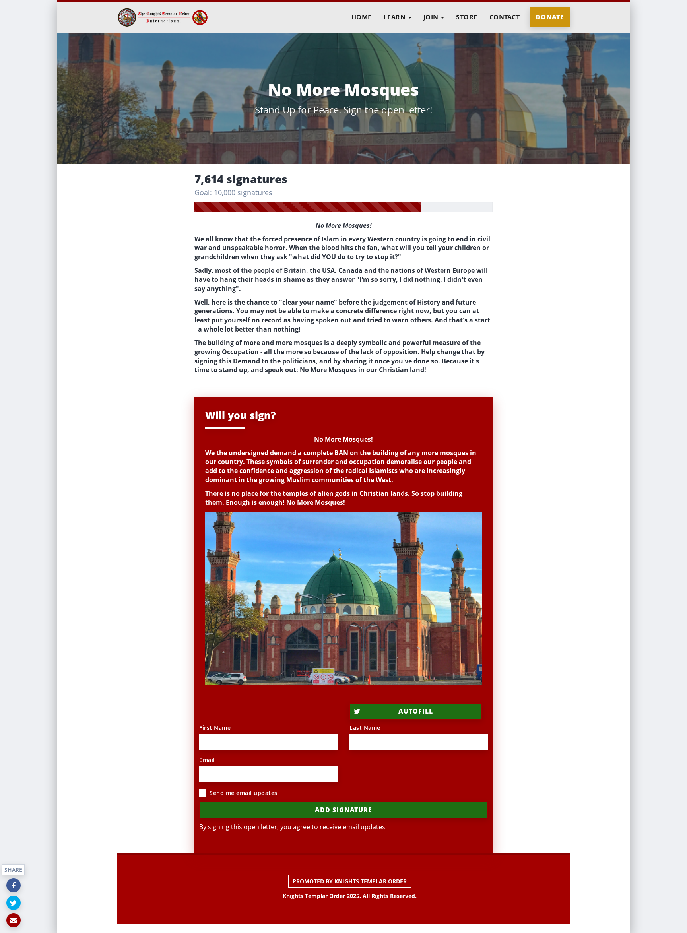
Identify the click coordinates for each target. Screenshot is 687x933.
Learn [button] (396, 17)
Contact (504, 17)
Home (361, 17)
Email (207, 760)
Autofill (415, 711)
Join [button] (432, 17)
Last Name (364, 727)
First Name (215, 727)
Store (466, 17)
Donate (550, 17)
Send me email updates (244, 793)
